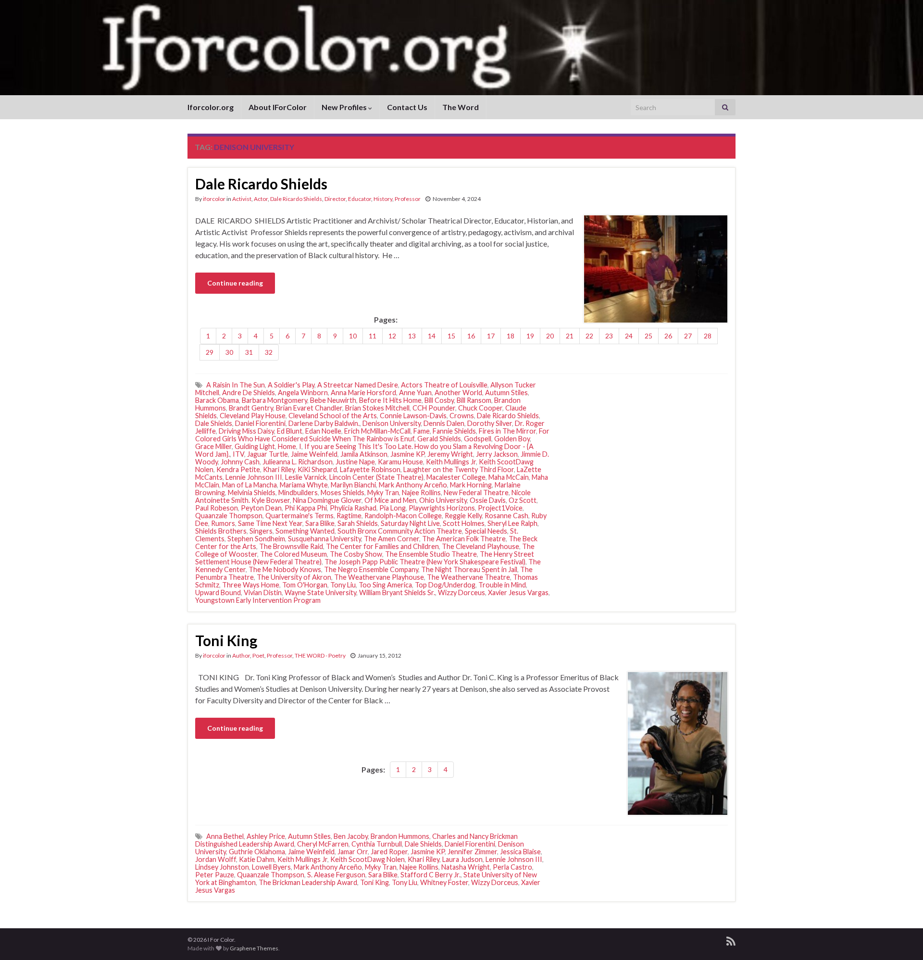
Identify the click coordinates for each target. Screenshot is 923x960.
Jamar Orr (352, 852)
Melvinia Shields (251, 492)
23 (609, 336)
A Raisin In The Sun (235, 385)
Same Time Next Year (270, 523)
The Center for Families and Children (382, 546)
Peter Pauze (214, 875)
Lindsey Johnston (222, 867)
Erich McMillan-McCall (377, 431)
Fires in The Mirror (507, 431)
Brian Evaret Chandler (309, 408)
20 (550, 336)
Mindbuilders (298, 492)
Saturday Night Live (410, 523)
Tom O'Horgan (304, 585)
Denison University (391, 423)
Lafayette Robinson (370, 469)
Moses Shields (342, 492)
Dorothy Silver (489, 423)
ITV (238, 454)
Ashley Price (266, 836)
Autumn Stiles (506, 392)
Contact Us (407, 107)
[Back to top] (901, 938)
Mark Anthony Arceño (413, 485)
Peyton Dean (261, 508)
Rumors (223, 523)
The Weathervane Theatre (468, 577)
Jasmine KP (407, 454)
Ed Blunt (289, 431)
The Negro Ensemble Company (371, 569)
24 (629, 336)
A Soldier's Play (291, 385)
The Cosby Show (356, 554)
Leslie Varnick (305, 477)
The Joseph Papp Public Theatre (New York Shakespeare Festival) (424, 562)
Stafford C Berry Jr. (430, 875)
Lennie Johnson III (253, 477)
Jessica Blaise (520, 852)
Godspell (477, 439)
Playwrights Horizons (442, 508)
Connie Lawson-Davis (413, 415)
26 (668, 336)
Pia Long (392, 508)
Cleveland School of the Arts (332, 415)
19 (530, 336)
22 (589, 336)
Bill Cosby (439, 400)
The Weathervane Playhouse (379, 577)
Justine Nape (355, 462)
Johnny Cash (240, 462)
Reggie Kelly (463, 515)
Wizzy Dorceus (461, 592)
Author (241, 655)
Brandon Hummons (400, 836)
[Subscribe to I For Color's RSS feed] (731, 940)
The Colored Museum (293, 554)
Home (287, 446)
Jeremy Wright (450, 454)
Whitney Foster (444, 882)
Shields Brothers (221, 531)
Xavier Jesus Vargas (518, 592)
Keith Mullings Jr (451, 462)
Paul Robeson (216, 508)
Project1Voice (500, 508)
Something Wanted (305, 531)
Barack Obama (217, 400)
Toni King (226, 640)
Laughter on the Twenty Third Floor (458, 469)
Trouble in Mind (502, 585)
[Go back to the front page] (461, 47)
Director (335, 198)
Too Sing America (385, 585)
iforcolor (214, 198)
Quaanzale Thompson (228, 515)
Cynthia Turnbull (376, 844)
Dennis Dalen (444, 423)
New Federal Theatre (476, 492)
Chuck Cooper (480, 408)
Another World (458, 392)
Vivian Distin (263, 592)
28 (707, 336)
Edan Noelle (323, 431)
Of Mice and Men (390, 500)
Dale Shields (213, 423)
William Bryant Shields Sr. (397, 592)
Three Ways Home (250, 585)
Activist (241, 198)
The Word (460, 107)
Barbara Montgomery (274, 400)
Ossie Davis (488, 500)
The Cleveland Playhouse (480, 546)
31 (249, 352)
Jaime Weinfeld (314, 454)
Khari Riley (279, 469)
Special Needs (486, 531)
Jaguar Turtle (267, 454)
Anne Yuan (415, 392)
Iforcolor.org (210, 107)
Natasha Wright (465, 867)
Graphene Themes (254, 948)
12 (392, 336)
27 (688, 336)
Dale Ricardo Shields (261, 183)
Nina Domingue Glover (327, 500)
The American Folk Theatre (464, 539)
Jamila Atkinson (363, 454)
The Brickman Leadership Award (308, 882)
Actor (261, 198)
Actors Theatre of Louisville (444, 385)
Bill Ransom (474, 400)
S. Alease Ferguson (336, 875)
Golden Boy (512, 439)
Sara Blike (320, 523)
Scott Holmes (464, 523)
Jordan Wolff (215, 859)
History (383, 198)
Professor (408, 198)
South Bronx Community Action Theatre (399, 531)
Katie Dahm (256, 859)
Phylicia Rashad (353, 508)
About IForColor (278, 107)
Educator (359, 198)
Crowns (461, 415)
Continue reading (235, 283)
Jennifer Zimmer (472, 852)
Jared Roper (389, 852)
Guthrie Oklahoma (257, 852)
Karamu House (400, 462)
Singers (261, 531)
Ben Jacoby (351, 836)
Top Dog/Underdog (445, 585)
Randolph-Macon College (403, 515)
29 (209, 352)
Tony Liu (343, 585)
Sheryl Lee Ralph (512, 523)
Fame (421, 431)
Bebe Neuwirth (333, 400)
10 (353, 336)
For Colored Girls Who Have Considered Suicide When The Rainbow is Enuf (372, 435)
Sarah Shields (357, 523)
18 (510, 336)
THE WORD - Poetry (320, 655)
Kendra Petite (238, 469)
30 (229, 352)
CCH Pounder (433, 408)
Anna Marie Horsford (363, 392)
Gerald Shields (439, 439)
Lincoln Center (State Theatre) (376, 477)
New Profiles (345, 107)
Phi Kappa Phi (306, 508)
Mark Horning (471, 485)
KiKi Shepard (317, 469)
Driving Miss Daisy (246, 431)
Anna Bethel (225, 836)
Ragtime (349, 515)
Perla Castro (512, 867)
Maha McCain (508, 477)
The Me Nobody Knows (285, 569)
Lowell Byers (271, 867)
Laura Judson (462, 859)
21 (570, 336)
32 (269, 352)
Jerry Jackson (497, 454)
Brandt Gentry (251, 408)
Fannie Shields (454, 431)
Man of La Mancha (249, 485)
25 (648, 336)
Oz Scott (522, 500)
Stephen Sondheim (256, 539)
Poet (258, 655)
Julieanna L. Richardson (297, 462)
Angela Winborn (303, 392)
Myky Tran (383, 492)
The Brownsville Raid (291, 546)
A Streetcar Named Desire (357, 385)
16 (471, 336)
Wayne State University (320, 592)
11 (372, 336)
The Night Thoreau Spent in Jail (469, 569)
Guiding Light (255, 446)
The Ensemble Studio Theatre (431, 554)
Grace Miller (213, 446)
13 (412, 336)
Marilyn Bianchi (353, 485)
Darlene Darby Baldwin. (324, 423)
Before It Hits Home (390, 400)
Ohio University (443, 500)
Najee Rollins (421, 492)
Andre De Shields (248, 392)
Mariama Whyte (304, 485)
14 (432, 336)
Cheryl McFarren (323, 844)
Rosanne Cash (506, 515)
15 (451, 336)
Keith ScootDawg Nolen (367, 859)
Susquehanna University (324, 539)
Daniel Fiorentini (260, 423)
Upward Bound (218, 592)
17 (491, 336)
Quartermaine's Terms (299, 515)
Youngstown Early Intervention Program (258, 600)
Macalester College (456, 477)
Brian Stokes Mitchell (377, 408)
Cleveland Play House (253, 415)
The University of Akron (294, 577)
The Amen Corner (391, 539)
